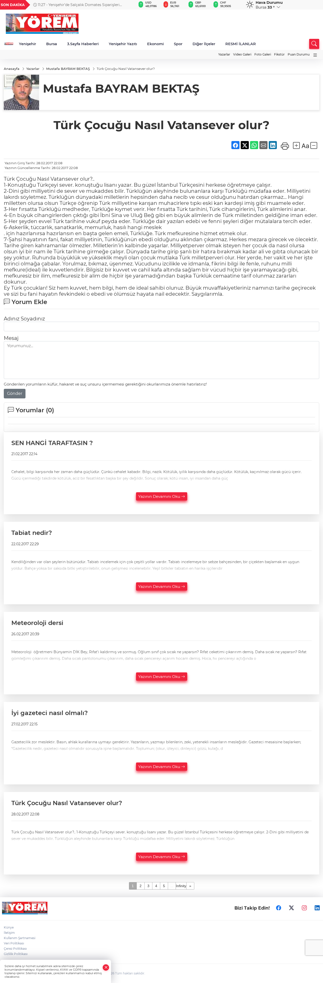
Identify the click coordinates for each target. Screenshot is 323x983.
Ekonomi (155, 44)
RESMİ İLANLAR (240, 44)
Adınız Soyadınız (24, 319)
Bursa (51, 44)
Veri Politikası (14, 943)
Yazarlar (224, 54)
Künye (9, 927)
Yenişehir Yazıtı (123, 44)
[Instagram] (304, 908)
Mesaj (11, 338)
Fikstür (279, 54)
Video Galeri (242, 54)
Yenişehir (27, 44)
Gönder (14, 393)
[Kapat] (106, 967)
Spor (178, 44)
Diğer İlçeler (204, 44)
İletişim (9, 933)
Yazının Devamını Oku (159, 496)
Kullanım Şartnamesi (19, 938)
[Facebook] (279, 908)
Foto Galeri (262, 54)
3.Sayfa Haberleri (83, 44)
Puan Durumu (299, 54)
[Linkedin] (317, 908)
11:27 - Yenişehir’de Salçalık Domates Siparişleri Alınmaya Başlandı (76, 5)
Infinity (181, 886)
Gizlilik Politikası (16, 954)
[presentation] (126, 4)
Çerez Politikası (15, 948)
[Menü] (315, 55)
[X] (291, 908)
